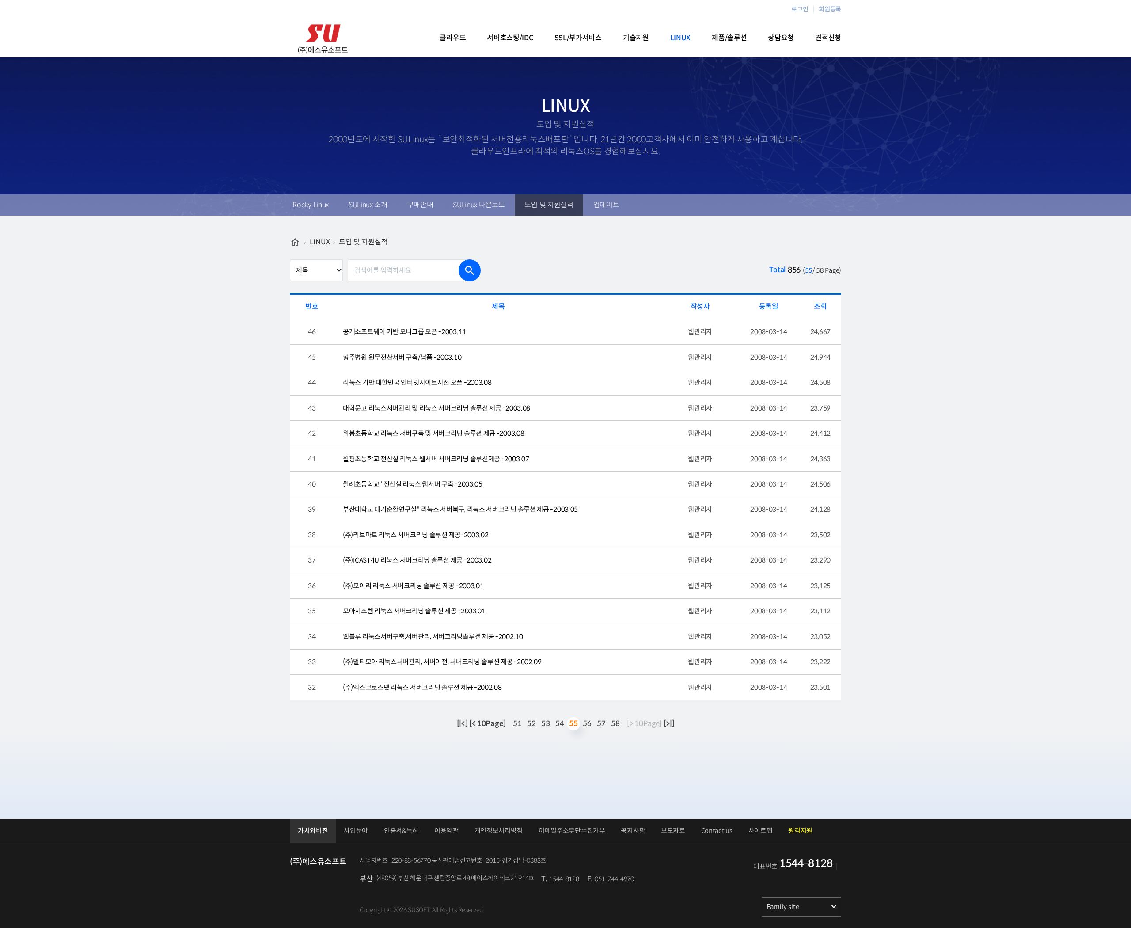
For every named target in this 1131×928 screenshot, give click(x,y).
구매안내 (420, 204)
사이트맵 (760, 831)
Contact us (716, 831)
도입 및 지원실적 (548, 204)
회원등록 (830, 9)
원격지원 (800, 831)
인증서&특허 (401, 831)
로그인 (799, 9)
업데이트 (606, 204)
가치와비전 (313, 831)
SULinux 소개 (368, 204)
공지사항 (633, 831)
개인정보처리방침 (498, 831)
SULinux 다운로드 (479, 204)
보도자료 (673, 831)
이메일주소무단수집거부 (572, 831)
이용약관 (446, 831)
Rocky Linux (310, 204)
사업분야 (356, 831)
